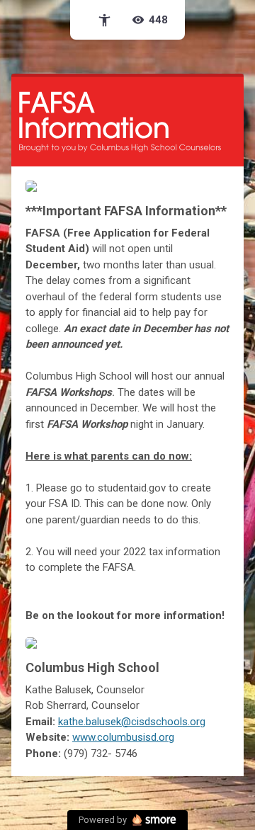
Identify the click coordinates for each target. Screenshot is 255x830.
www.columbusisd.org (123, 737)
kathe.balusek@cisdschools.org (131, 721)
